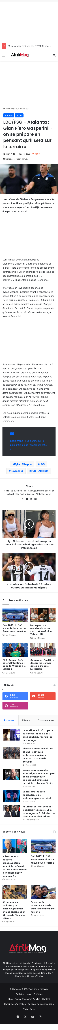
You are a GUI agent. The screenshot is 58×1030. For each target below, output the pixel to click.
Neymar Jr (17, 470)
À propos (38, 994)
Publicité (19, 994)
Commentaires (46, 720)
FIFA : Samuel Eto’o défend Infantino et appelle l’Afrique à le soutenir (14, 664)
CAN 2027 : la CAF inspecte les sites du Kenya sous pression (14, 628)
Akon (8, 154)
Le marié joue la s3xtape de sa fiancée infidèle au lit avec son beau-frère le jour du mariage (38, 735)
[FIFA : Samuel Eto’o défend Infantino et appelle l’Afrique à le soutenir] (15, 650)
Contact (46, 999)
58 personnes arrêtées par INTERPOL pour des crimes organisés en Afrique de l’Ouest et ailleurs (14, 910)
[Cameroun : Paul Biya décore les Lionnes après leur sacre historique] (43, 650)
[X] (31, 499)
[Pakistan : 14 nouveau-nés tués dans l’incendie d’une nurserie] (43, 892)
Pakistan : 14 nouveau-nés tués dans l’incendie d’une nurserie (43, 907)
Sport (17, 108)
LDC (42, 464)
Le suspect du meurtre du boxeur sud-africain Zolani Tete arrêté (41, 630)
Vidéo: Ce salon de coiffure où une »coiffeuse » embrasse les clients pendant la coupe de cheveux (38, 755)
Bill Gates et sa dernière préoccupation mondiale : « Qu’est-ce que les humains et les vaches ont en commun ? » (14, 866)
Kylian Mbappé (23, 464)
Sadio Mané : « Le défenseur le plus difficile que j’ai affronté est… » (28, 444)
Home (29, 994)
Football (25, 108)
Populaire (9, 720)
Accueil (9, 108)
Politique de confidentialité (41, 1004)
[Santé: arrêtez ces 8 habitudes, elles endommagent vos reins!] (11, 796)
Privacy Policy (29, 1009)
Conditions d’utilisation (15, 1004)
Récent (26, 720)
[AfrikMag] (20, 55)
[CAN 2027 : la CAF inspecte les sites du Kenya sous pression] (15, 615)
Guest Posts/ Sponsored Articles (24, 999)
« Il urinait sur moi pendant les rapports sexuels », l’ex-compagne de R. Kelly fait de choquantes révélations (39, 811)
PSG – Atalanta (39, 470)
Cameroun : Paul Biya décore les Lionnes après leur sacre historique (42, 664)
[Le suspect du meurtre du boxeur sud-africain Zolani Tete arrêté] (43, 615)
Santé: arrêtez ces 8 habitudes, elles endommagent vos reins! (37, 795)
